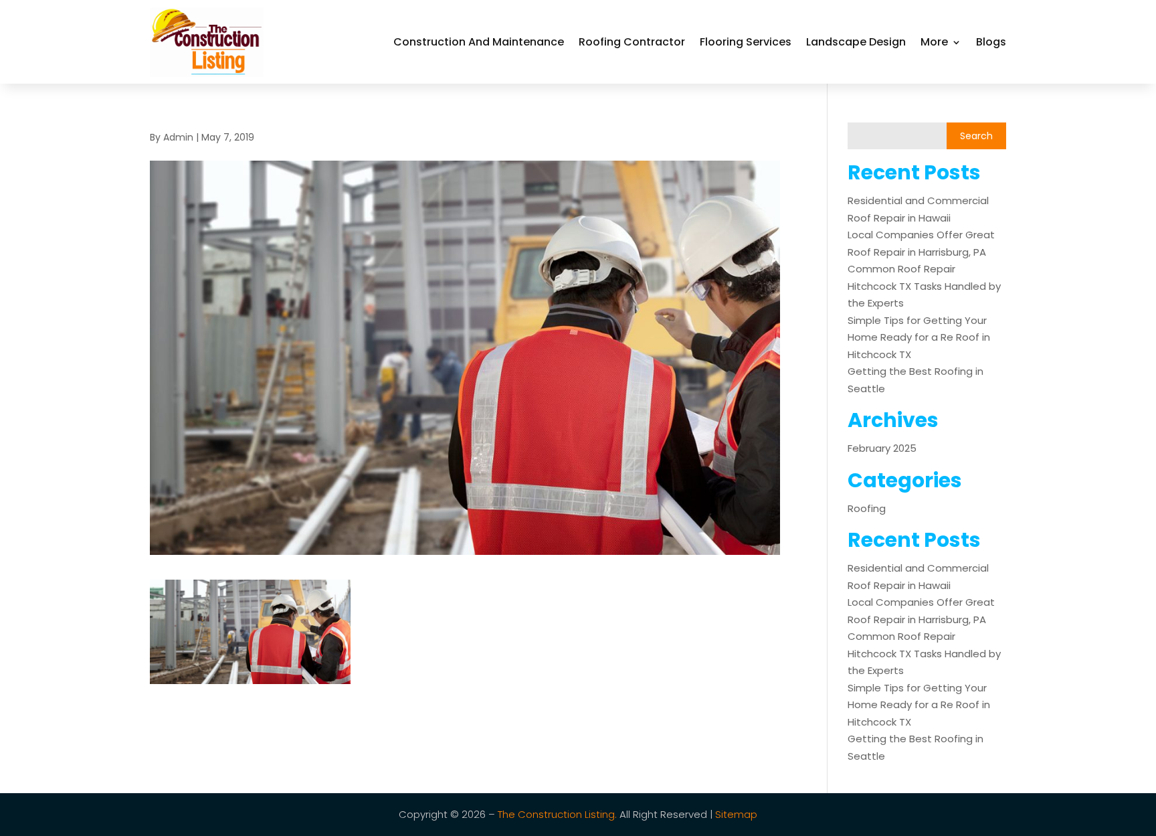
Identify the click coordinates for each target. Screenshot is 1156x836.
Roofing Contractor (632, 42)
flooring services (745, 42)
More (934, 42)
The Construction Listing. (557, 814)
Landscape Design (856, 42)
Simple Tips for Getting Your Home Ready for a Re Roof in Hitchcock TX (919, 337)
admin (178, 137)
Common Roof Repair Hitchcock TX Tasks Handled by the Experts (924, 286)
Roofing (867, 508)
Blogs (991, 42)
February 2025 (882, 448)
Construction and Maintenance (478, 42)
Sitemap (736, 814)
